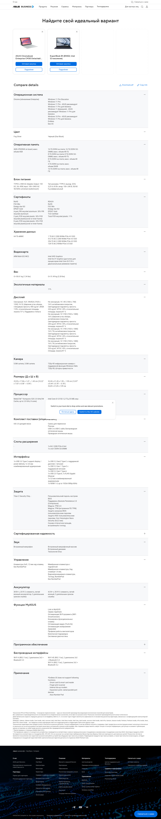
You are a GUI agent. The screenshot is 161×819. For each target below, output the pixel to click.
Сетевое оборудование (43, 785)
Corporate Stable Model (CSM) (114, 775)
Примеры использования (90, 765)
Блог (83, 772)
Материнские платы (42, 778)
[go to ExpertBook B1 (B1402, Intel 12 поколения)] (63, 43)
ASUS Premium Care (111, 772)
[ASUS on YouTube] (80, 807)
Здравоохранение (65, 775)
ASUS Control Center (88, 783)
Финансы (62, 790)
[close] (113, 403)
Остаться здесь (68, 412)
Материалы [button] (77, 7)
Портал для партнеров (20, 775)
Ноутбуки (39, 762)
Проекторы (39, 772)
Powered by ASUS (110, 779)
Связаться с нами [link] (141, 2)
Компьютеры (40, 765)
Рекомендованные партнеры (22, 779)
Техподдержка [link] (103, 6)
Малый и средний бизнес (67, 762)
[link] (29, 70)
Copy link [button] (143, 85)
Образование (63, 768)
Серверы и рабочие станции (45, 775)
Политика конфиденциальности (76, 815)
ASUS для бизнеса (19, 762)
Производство (63, 778)
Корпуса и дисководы (43, 788)
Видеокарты (40, 781)
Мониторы (39, 768)
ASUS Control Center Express (91, 787)
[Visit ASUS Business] (19, 751)
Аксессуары (40, 795)
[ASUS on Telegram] (74, 807)
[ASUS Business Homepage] (23, 6)
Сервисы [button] (65, 7)
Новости (84, 768)
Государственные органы (67, 793)
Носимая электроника (43, 791)
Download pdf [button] (127, 85)
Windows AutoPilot (88, 790)
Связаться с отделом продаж (137, 765)
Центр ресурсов (87, 762)
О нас (15, 2)
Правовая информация (54, 815)
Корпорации (63, 765)
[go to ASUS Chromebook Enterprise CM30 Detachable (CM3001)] (29, 43)
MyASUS (84, 780)
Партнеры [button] (89, 7)
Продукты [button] (43, 7)
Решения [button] (54, 7)
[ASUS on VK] (87, 807)
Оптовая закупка (133, 762)
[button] (142, 6)
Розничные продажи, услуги (68, 772)
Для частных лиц (132, 7)
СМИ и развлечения (65, 787)
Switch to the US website (89, 412)
